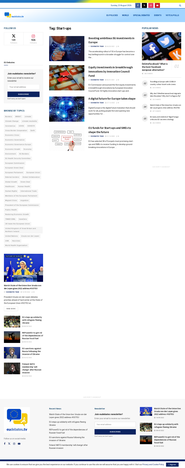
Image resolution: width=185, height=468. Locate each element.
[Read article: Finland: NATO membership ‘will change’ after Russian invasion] (12, 368)
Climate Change (12, 121)
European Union (33, 172)
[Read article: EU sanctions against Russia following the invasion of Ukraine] (12, 353)
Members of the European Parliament (21, 196)
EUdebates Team (97, 46)
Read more (12, 308)
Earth (33, 130)
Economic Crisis (12, 135)
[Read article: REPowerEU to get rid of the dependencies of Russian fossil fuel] (12, 337)
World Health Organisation (16, 245)
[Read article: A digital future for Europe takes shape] (66, 109)
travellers (23, 219)
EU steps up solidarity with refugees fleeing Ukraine (32, 320)
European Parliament (14, 172)
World (125, 15)
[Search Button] (180, 5)
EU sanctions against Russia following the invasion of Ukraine (31, 351)
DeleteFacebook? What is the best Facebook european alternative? (155, 66)
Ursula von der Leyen (30, 236)
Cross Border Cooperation (16, 130)
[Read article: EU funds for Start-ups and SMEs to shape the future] (66, 138)
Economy (27, 149)
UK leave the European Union (17, 224)
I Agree (172, 465)
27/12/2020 (110, 103)
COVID (21, 126)
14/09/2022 (26, 292)
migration (24, 200)
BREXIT (18, 116)
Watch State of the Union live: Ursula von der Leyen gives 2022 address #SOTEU (165, 106)
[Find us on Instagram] (150, 5)
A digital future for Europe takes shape (111, 98)
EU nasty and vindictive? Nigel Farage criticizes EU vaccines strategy (164, 118)
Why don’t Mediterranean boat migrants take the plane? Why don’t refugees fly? (165, 94)
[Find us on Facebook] (137, 5)
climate (28, 116)
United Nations (11, 236)
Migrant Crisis (11, 200)
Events (157, 15)
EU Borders (24, 154)
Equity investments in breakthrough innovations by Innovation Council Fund (110, 71)
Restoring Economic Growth (17, 214)
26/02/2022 (27, 358)
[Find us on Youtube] (157, 5)
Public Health (11, 210)
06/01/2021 (110, 80)
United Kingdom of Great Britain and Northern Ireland (20, 230)
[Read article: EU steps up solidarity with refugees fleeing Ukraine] (12, 321)
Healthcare (9, 186)
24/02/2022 (27, 376)
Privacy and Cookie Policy (153, 464)
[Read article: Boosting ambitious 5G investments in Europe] (66, 48)
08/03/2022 (27, 326)
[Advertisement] (162, 147)
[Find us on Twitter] (144, 5)
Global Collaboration (31, 177)
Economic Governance (15, 140)
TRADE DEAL (10, 219)
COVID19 (31, 126)
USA (7, 241)
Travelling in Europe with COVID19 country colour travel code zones (163, 82)
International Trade (29, 191)
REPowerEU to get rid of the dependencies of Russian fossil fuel (32, 335)
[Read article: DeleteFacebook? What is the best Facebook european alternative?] (161, 46)
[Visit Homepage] (14, 15)
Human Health (24, 186)
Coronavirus (10, 126)
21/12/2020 (110, 136)
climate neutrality (29, 121)
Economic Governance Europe (18, 144)
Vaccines (16, 241)
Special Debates (141, 15)
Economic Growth (12, 149)
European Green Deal (14, 168)
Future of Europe (14, 256)
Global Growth (11, 182)
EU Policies (112, 15)
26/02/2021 (110, 46)
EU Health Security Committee (18, 158)
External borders (12, 177)
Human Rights (11, 191)
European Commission (14, 163)
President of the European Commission (22, 205)
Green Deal (25, 182)
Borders (8, 116)
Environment (10, 154)
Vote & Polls (172, 15)
